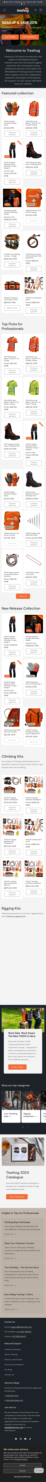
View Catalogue (16, 1197)
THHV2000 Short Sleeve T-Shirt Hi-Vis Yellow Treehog (11, 402)
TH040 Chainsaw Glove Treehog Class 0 (34, 683)
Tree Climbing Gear (10, 1115)
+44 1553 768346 (23, 1332)
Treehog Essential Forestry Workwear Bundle (11, 212)
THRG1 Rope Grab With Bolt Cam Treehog (12, 731)
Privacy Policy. (21, 1459)
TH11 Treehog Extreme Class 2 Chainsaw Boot (34, 163)
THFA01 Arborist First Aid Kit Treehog (33, 211)
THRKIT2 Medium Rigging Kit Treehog (11, 952)
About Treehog (11, 1354)
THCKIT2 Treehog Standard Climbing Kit (33, 799)
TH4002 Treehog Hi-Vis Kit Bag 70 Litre (11, 299)
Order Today (17, 1067)
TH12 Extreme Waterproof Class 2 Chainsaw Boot (32, 494)
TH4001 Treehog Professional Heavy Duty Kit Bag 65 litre (33, 732)
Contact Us (9, 1375)
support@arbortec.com (21, 1327)
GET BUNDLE (29, 37)
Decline (22, 1471)
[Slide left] (18, 1126)
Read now (9, 1234)
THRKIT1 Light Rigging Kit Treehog (11, 991)
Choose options (12, 133)
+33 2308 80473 (19, 1336)
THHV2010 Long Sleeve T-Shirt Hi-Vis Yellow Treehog (33, 402)
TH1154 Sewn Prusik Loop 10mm (32, 573)
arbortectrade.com (14, 1400)
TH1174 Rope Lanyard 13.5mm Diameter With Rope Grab (34, 256)
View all (23, 596)
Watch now (9, 1309)
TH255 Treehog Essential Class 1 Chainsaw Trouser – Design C (11, 639)
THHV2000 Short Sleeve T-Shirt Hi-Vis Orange (11, 358)
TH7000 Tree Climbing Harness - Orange (12, 255)
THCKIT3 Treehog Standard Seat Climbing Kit (10, 841)
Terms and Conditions (14, 1365)
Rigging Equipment (29, 1115)
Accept (22, 1465)
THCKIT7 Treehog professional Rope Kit (33, 882)
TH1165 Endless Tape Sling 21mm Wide (33, 534)
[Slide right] (27, 1126)
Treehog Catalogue (12, 1349)
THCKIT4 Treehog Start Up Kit (34, 299)
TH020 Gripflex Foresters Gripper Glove (10, 123)
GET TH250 (10, 37)
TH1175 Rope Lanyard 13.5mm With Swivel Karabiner (11, 574)
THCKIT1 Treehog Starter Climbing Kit (11, 799)
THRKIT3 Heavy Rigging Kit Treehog (32, 952)
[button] (4, 10)
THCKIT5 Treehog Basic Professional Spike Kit (10, 883)
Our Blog (8, 1370)
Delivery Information (13, 1360)
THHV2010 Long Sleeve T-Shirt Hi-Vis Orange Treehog (33, 123)
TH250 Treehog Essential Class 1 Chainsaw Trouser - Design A (11, 165)
